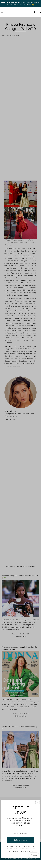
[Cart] (40, 12)
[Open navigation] (6, 12)
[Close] (38, 802)
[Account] (34, 12)
